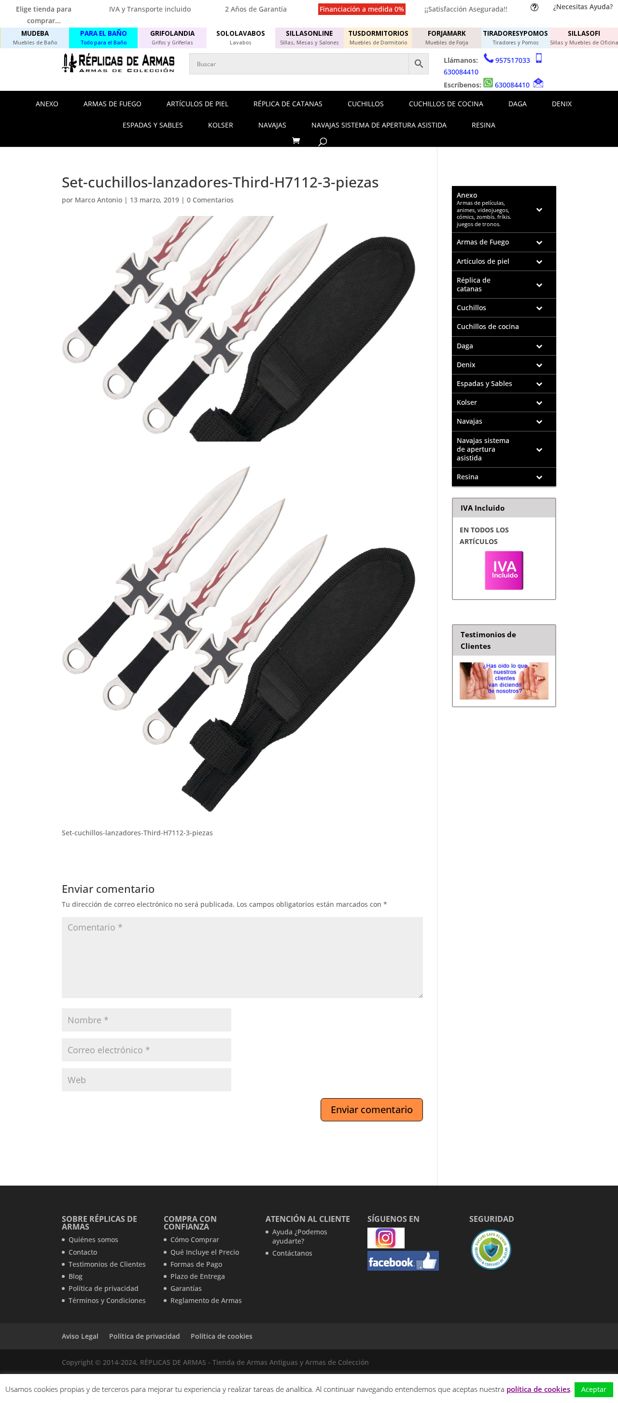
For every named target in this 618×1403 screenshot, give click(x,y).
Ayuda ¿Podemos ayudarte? (299, 1236)
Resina (483, 124)
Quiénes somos (93, 1239)
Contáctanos (292, 1253)
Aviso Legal (80, 1336)
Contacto (83, 1252)
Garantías (186, 1288)
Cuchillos (366, 103)
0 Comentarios (210, 199)
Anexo (47, 103)
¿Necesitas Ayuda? (583, 6)
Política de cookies (222, 1336)
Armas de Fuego (112, 103)
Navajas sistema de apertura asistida (379, 124)
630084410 (461, 71)
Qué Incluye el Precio (204, 1252)
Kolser (220, 124)
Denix (562, 103)
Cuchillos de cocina (446, 103)
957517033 (512, 60)
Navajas (272, 124)
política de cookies (538, 1389)
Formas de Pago (196, 1264)
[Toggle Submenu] (539, 209)
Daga (517, 103)
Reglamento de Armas (206, 1300)
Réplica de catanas (288, 103)
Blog (76, 1276)
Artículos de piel (197, 103)
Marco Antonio (98, 199)
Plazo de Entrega (197, 1276)
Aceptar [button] (593, 1389)
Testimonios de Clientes (107, 1264)
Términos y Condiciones (107, 1300)
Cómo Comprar (194, 1239)
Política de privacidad (104, 1288)
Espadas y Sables (153, 124)
